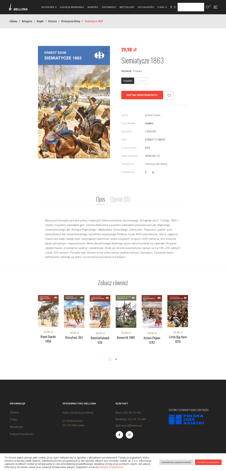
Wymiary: (126, 131)
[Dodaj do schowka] (169, 95)
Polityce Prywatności (111, 467)
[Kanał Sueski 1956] (48, 311)
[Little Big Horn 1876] (177, 311)
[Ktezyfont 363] (74, 311)
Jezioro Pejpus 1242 (151, 340)
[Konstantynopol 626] (100, 311)
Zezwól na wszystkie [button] (208, 462)
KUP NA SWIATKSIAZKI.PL (142, 95)
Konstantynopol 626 (100, 340)
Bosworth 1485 (126, 337)
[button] (104, 52)
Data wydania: (129, 155)
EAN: (124, 139)
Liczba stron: (129, 147)
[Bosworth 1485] (126, 311)
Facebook (171, 7)
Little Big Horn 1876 (178, 339)
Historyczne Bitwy (156, 164)
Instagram (175, 7)
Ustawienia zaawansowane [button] (176, 462)
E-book (142, 80)
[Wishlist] (207, 7)
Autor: (125, 115)
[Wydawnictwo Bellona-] (18, 7)
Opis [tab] (100, 198)
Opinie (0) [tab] (120, 198)
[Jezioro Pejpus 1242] (152, 311)
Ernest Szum (152, 115)
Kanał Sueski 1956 (48, 338)
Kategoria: (127, 164)
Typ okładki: (128, 123)
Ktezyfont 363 (74, 337)
